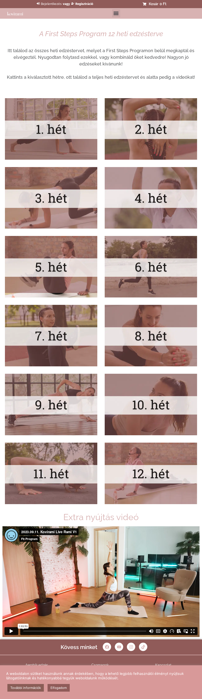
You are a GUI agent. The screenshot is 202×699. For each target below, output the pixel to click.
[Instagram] (131, 647)
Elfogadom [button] (58, 688)
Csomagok (100, 665)
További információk (25, 688)
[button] (116, 13)
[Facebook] (107, 647)
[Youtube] (119, 647)
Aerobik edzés (36, 665)
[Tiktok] (143, 647)
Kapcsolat (163, 665)
